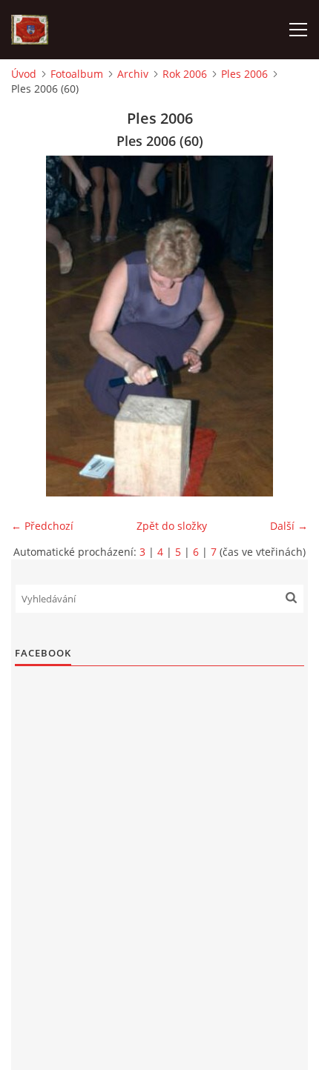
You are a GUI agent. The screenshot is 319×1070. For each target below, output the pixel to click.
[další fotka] (283, 326)
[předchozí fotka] (35, 326)
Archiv (132, 74)
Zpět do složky (172, 526)
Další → (289, 526)
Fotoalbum (76, 74)
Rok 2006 (184, 74)
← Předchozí (42, 526)
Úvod (23, 74)
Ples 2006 (244, 74)
